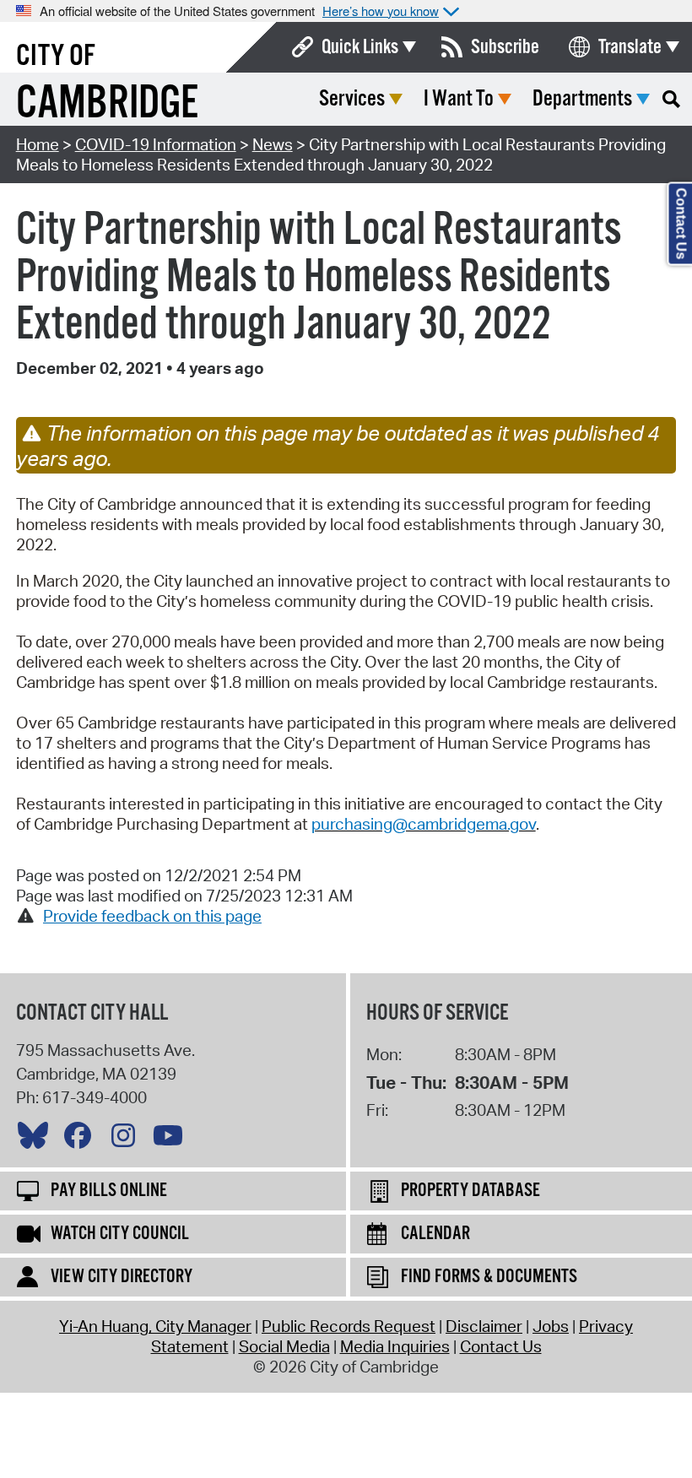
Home (37, 144)
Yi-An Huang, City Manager (155, 1326)
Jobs (551, 1326)
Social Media (284, 1346)
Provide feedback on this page (152, 916)
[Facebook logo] (82, 1139)
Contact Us (501, 1346)
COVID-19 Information (155, 144)
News (272, 144)
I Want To (459, 99)
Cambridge (107, 104)
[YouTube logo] (172, 1139)
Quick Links (360, 47)
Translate (630, 47)
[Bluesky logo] (37, 1139)
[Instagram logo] (127, 1139)
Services (352, 99)
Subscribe (505, 47)
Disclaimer (484, 1326)
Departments (582, 99)
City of (55, 56)
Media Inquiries (395, 1346)
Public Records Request (348, 1326)
